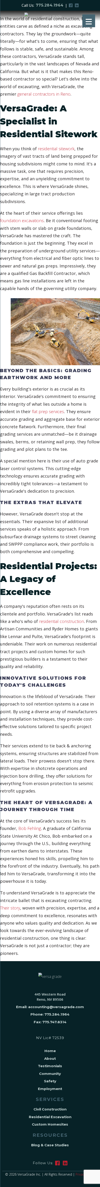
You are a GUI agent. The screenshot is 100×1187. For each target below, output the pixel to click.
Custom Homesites (50, 1124)
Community (50, 1073)
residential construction (61, 621)
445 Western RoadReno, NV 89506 (50, 997)
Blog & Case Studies (50, 1145)
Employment (50, 1089)
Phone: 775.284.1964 (50, 1014)
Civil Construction (50, 1109)
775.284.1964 (49, 5)
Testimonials (50, 1066)
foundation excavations (22, 220)
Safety (50, 1081)
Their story (10, 908)
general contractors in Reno (43, 94)
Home (50, 1051)
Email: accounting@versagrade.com (50, 1007)
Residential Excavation (50, 1117)
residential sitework (55, 148)
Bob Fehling (29, 828)
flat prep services (48, 411)
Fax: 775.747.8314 (50, 1022)
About (50, 1058)
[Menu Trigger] (88, 20)
